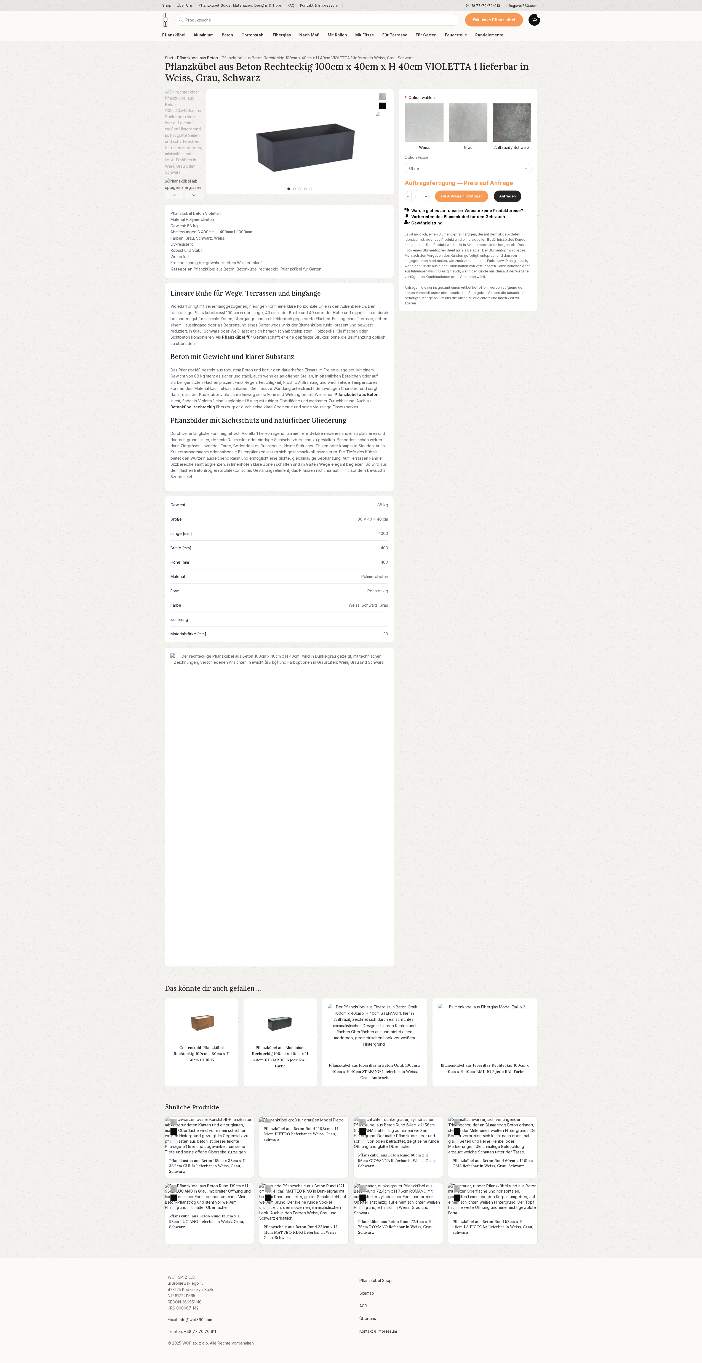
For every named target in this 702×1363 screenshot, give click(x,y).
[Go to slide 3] (299, 189)
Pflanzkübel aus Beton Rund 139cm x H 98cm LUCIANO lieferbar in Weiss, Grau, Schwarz (206, 1221)
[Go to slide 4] (305, 189)
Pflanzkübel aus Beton (197, 57)
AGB (363, 1305)
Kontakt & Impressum (378, 1331)
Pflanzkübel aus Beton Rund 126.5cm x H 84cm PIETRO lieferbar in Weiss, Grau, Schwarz (300, 1134)
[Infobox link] (483, 5)
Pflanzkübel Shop (375, 1280)
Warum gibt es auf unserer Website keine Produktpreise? (467, 210)
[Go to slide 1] (288, 189)
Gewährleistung (426, 222)
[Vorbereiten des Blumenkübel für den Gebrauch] (407, 216)
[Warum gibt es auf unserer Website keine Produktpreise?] (407, 209)
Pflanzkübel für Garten (301, 269)
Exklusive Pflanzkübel (494, 19)
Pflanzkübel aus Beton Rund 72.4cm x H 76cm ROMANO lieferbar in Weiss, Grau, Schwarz (395, 1227)
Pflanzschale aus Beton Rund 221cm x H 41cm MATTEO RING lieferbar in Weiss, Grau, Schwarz (300, 1232)
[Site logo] (165, 19)
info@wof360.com (195, 1319)
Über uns (367, 1318)
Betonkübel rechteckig (257, 269)
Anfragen (507, 196)
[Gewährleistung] (407, 222)
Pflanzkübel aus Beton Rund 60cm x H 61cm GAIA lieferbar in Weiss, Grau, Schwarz (492, 1163)
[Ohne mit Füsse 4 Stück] (468, 168)
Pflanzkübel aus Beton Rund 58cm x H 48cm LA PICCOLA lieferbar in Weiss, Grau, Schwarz (492, 1227)
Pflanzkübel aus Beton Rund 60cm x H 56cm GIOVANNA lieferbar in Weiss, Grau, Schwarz (397, 1160)
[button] (174, 195)
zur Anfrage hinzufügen (462, 196)
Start (169, 57)
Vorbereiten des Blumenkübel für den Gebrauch (458, 216)
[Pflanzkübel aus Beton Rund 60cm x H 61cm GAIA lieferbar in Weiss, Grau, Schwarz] (492, 1136)
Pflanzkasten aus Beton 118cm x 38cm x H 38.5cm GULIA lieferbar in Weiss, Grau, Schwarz (207, 1166)
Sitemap (366, 1293)
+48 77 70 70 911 (200, 1331)
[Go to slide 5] (310, 189)
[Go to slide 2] (294, 189)
